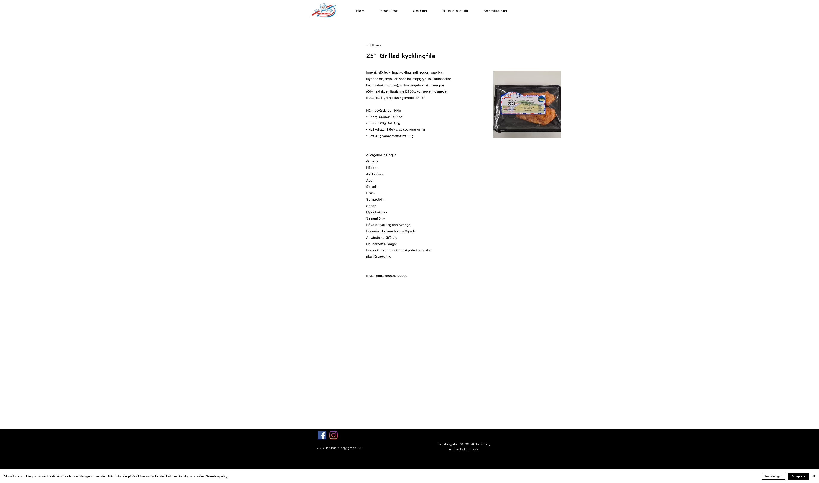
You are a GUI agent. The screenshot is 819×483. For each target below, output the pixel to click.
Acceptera (798, 476)
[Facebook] (322, 435)
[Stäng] (813, 476)
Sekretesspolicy (216, 476)
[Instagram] (333, 435)
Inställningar (773, 476)
